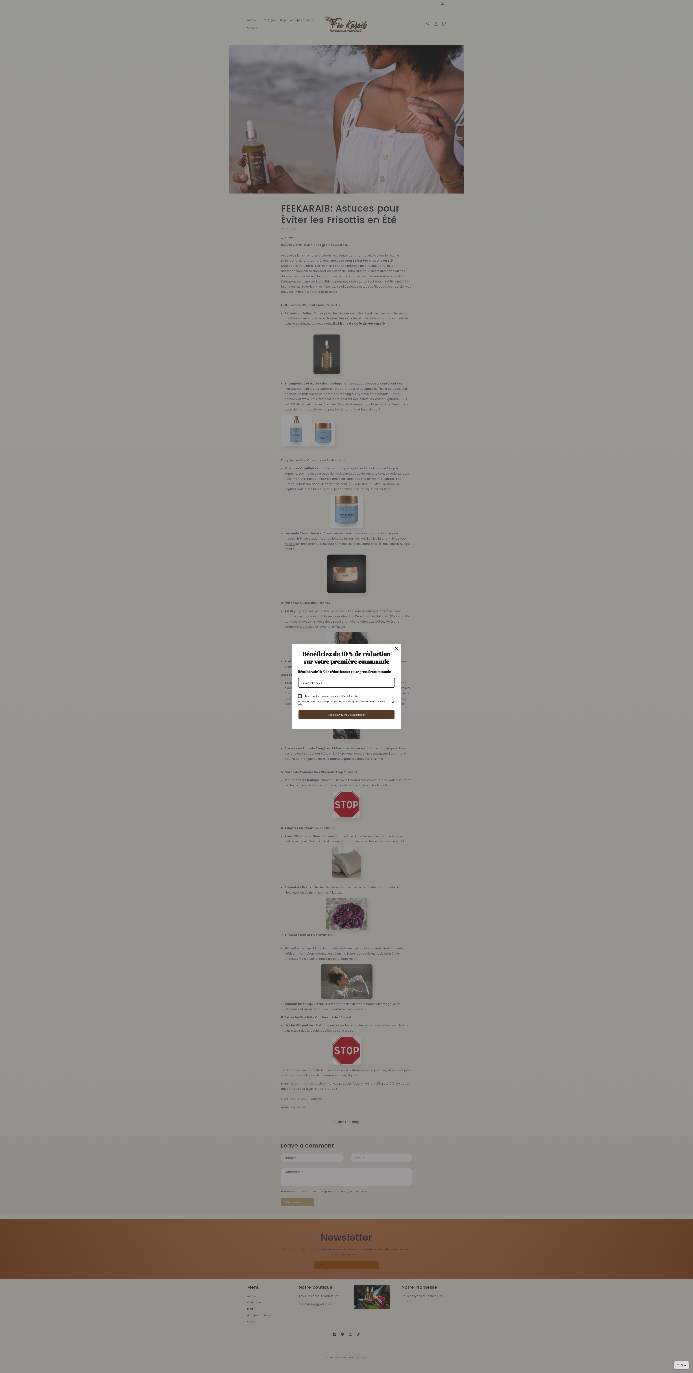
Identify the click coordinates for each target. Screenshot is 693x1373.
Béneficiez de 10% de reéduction (346, 714)
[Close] (396, 648)
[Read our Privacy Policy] (393, 701)
